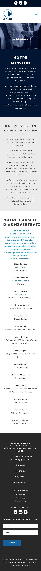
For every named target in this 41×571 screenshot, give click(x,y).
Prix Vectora (20, 501)
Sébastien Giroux (20, 291)
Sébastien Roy (20, 264)
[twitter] (15, 512)
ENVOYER (12, 543)
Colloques (20, 498)
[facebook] (26, 512)
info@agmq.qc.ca (20, 482)
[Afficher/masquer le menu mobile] (36, 14)
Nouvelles (20, 495)
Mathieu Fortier (20, 337)
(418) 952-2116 (21, 471)
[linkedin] (21, 512)
